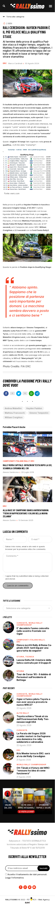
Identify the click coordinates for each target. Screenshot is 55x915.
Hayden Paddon (34, 408)
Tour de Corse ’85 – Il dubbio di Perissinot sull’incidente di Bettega (34, 677)
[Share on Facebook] (6, 393)
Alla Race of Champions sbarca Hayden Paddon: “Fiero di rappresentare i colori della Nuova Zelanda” (26, 513)
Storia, (21, 657)
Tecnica (29, 657)
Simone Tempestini (38, 413)
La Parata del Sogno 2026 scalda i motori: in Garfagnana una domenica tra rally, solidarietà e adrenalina (33, 737)
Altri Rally (23, 713)
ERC (5, 63)
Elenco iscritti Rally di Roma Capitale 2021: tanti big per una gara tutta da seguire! (34, 648)
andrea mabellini (13, 408)
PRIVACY (27, 907)
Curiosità (22, 730)
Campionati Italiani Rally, (31, 640)
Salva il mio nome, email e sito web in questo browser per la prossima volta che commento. (25, 547)
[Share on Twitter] (18, 393)
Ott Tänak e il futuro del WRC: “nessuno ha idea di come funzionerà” (33, 770)
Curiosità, (23, 623)
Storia (20, 671)
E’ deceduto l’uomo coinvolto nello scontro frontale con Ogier (33, 631)
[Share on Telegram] (37, 393)
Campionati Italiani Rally (16, 461)
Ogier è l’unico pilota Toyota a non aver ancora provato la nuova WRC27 (33, 702)
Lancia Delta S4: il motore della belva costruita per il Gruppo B (34, 661)
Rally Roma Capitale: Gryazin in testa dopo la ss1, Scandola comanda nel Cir (27, 466)
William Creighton (14, 417)
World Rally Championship (29, 624)
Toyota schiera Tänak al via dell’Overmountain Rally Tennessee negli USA (33, 719)
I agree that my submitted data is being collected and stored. (26, 577)
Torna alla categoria (15, 16)
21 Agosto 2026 (24, 760)
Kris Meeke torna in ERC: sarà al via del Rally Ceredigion (33, 755)
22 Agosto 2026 (24, 708)
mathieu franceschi (15, 413)
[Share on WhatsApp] (31, 393)
